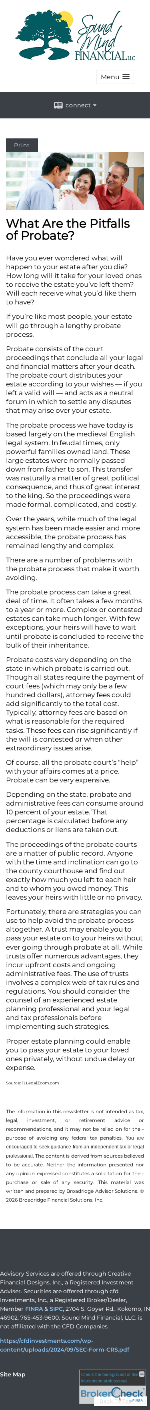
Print (22, 145)
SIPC (56, 1308)
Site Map (13, 1374)
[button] (115, 77)
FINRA (34, 1308)
